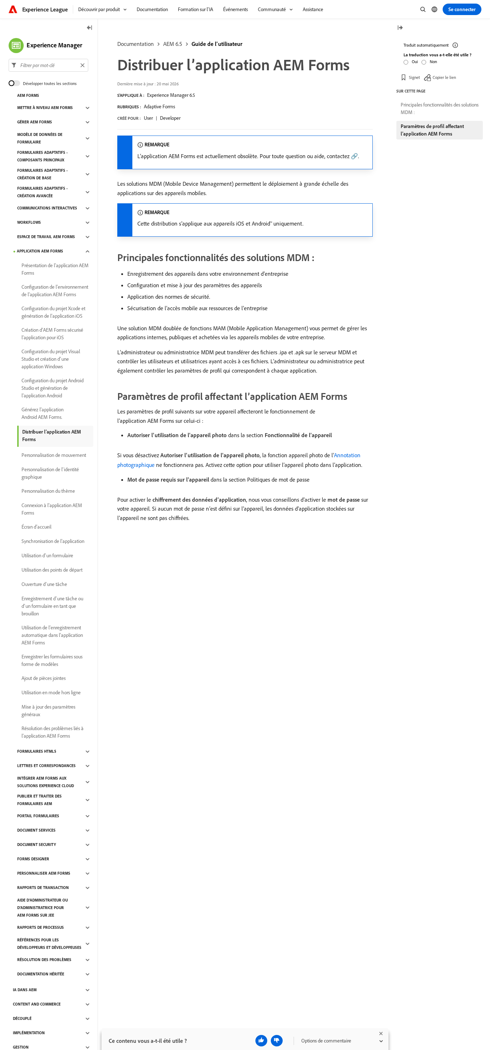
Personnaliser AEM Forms (43, 873)
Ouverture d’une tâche (44, 584)
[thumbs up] (261, 1040)
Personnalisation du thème (48, 491)
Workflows (29, 222)
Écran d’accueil (36, 527)
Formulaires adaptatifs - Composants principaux (42, 156)
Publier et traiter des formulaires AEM (39, 800)
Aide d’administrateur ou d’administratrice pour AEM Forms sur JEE (42, 908)
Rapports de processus (40, 927)
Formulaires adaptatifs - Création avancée (42, 192)
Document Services (36, 830)
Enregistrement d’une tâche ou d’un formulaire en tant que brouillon (52, 606)
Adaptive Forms (159, 106)
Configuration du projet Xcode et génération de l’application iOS (53, 312)
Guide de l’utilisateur (217, 43)
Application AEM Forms (40, 251)
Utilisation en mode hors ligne (51, 693)
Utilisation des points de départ (52, 570)
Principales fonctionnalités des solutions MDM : (440, 108)
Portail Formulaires (38, 816)
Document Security (36, 844)
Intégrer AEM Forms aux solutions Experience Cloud (45, 782)
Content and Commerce (37, 1004)
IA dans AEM (25, 990)
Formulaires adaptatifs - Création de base (42, 174)
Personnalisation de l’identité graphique (50, 473)
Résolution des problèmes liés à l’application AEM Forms (53, 732)
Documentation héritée (40, 974)
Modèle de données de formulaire (39, 138)
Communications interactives (47, 208)
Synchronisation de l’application (53, 541)
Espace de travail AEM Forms (46, 237)
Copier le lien (444, 77)
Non (433, 61)
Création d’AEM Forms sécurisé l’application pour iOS (52, 334)
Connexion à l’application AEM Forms (52, 509)
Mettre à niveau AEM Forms (45, 107)
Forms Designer (33, 859)
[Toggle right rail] (400, 28)
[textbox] (48, 65)
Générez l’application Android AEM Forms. (42, 413)
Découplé (22, 1018)
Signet (414, 77)
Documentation (135, 43)
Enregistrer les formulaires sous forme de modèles (52, 660)
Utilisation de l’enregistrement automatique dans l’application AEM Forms (52, 635)
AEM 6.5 (172, 43)
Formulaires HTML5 (36, 751)
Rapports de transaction (43, 887)
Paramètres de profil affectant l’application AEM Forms (432, 130)
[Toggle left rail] (90, 28)
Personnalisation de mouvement (54, 455)
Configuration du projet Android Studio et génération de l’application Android (53, 388)
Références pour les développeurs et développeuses (49, 943)
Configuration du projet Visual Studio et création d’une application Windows (51, 359)
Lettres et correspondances (46, 765)
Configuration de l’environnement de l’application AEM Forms (55, 291)
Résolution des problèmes (44, 959)
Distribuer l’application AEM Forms (51, 436)
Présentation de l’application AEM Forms (55, 269)
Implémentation (29, 1033)
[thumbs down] (277, 1040)
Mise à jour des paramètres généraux (48, 711)
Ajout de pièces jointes (44, 678)
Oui (415, 61)
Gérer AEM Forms (34, 122)
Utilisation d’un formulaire (47, 556)
